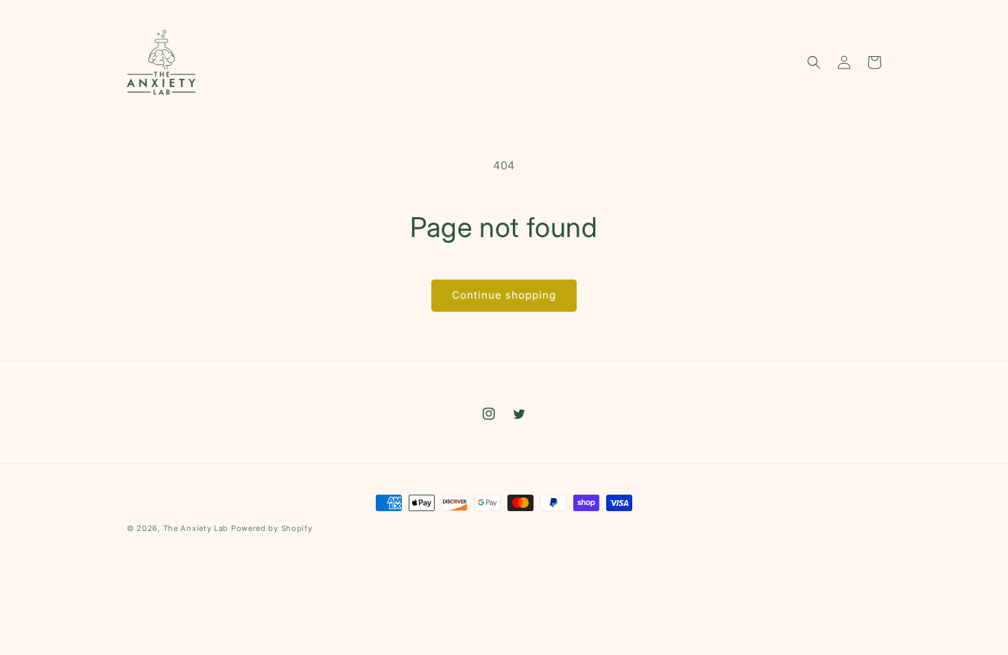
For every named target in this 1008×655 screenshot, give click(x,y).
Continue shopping (504, 294)
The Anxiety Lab (196, 528)
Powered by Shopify (272, 528)
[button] (814, 62)
